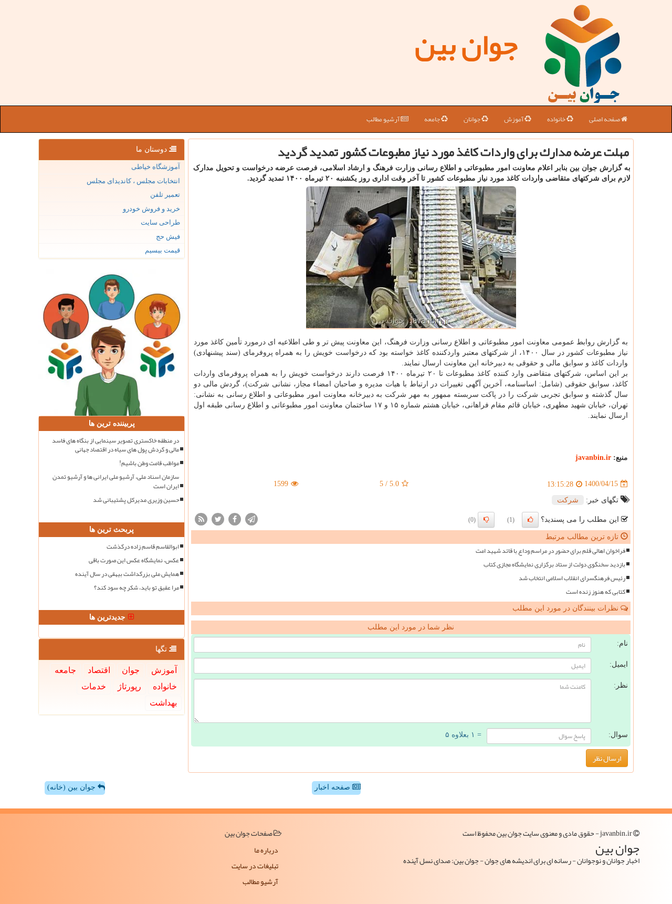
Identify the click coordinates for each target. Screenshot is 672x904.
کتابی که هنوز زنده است (595, 592)
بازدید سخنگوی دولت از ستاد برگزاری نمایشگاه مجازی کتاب (554, 565)
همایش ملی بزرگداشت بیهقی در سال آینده (127, 574)
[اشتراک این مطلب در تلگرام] (251, 518)
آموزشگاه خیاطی (155, 167)
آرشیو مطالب (383, 119)
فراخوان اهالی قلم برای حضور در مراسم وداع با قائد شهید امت (550, 551)
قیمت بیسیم (162, 250)
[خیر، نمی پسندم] (486, 520)
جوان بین (466, 44)
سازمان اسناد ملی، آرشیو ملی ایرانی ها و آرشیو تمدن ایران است (115, 481)
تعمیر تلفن (165, 194)
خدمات (93, 686)
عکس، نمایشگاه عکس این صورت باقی (134, 560)
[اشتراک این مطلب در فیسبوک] (234, 518)
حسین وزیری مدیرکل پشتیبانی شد (136, 500)
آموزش (514, 119)
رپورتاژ (129, 686)
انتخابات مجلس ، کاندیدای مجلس (133, 181)
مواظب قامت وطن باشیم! (149, 463)
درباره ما (266, 850)
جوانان (472, 119)
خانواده (556, 119)
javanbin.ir (593, 457)
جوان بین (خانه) (72, 787)
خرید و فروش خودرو (151, 209)
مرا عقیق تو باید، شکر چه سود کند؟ (136, 588)
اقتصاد (99, 670)
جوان (131, 670)
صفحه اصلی (605, 119)
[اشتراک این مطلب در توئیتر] (218, 518)
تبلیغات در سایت (255, 865)
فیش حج (168, 236)
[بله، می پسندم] (530, 520)
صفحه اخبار (333, 787)
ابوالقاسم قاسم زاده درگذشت (143, 547)
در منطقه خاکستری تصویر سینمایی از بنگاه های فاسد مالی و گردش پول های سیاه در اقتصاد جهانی (115, 445)
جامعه (432, 119)
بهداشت (163, 702)
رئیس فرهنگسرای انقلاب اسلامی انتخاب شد (572, 578)
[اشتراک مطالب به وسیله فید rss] (201, 518)
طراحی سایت (160, 222)
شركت (568, 500)
